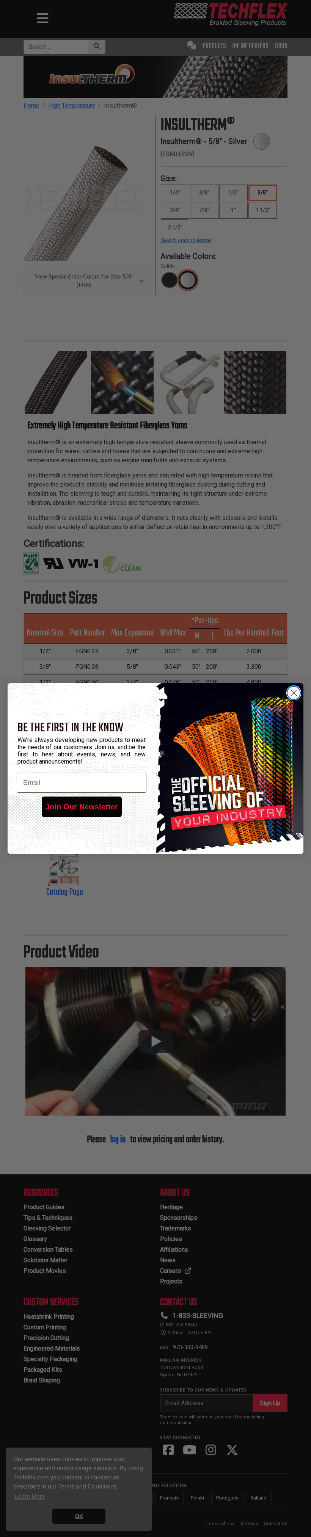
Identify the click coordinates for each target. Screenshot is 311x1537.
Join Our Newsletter (82, 807)
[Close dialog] (293, 693)
